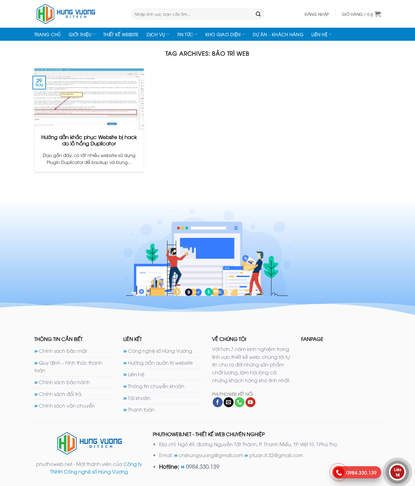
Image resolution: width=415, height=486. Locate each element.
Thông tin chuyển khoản (156, 386)
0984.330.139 (202, 466)
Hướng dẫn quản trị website (160, 362)
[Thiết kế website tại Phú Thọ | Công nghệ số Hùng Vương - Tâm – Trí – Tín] (78, 14)
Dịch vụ (156, 34)
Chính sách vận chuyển (67, 405)
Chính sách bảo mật (63, 350)
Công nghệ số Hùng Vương (160, 350)
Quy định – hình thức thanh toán (68, 366)
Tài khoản (139, 397)
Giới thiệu (80, 34)
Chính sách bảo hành (64, 382)
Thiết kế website (121, 34)
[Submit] (258, 14)
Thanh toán (141, 409)
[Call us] (240, 402)
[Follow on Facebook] (218, 402)
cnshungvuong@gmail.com (211, 455)
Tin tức (185, 34)
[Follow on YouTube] (250, 402)
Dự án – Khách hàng (278, 34)
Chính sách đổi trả (60, 394)
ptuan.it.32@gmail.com (276, 455)
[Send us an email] (229, 402)
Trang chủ (47, 34)
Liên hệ (319, 34)
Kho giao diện (223, 34)
